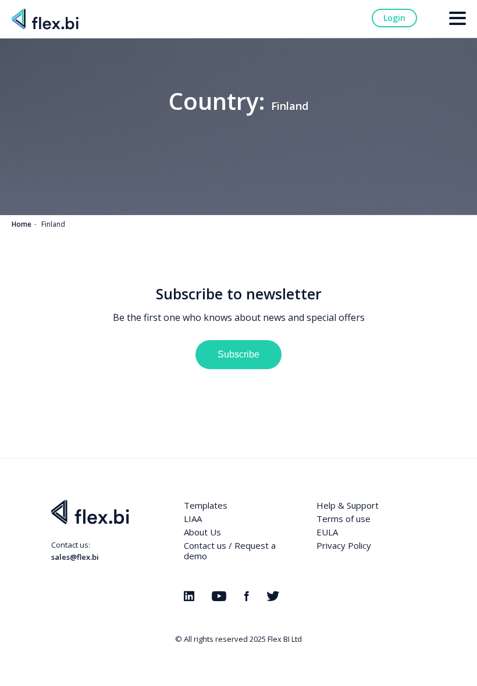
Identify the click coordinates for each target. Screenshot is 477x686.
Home (21, 224)
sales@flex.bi (75, 557)
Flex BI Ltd (285, 639)
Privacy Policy (343, 545)
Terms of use (343, 518)
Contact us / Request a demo (230, 550)
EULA (327, 532)
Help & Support (347, 505)
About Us (202, 532)
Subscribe (238, 354)
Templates (205, 505)
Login (394, 17)
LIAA (193, 518)
